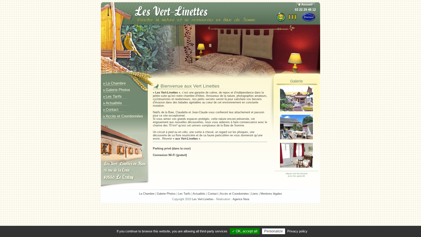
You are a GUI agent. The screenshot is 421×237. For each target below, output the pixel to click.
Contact (213, 193)
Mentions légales (271, 193)
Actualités (199, 193)
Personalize (273, 231)
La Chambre (146, 193)
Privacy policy (297, 231)
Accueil (306, 4)
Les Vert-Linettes (203, 199)
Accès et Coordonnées (234, 193)
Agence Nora (241, 199)
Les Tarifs (184, 193)
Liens (254, 193)
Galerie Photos (166, 193)
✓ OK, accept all (244, 231)
